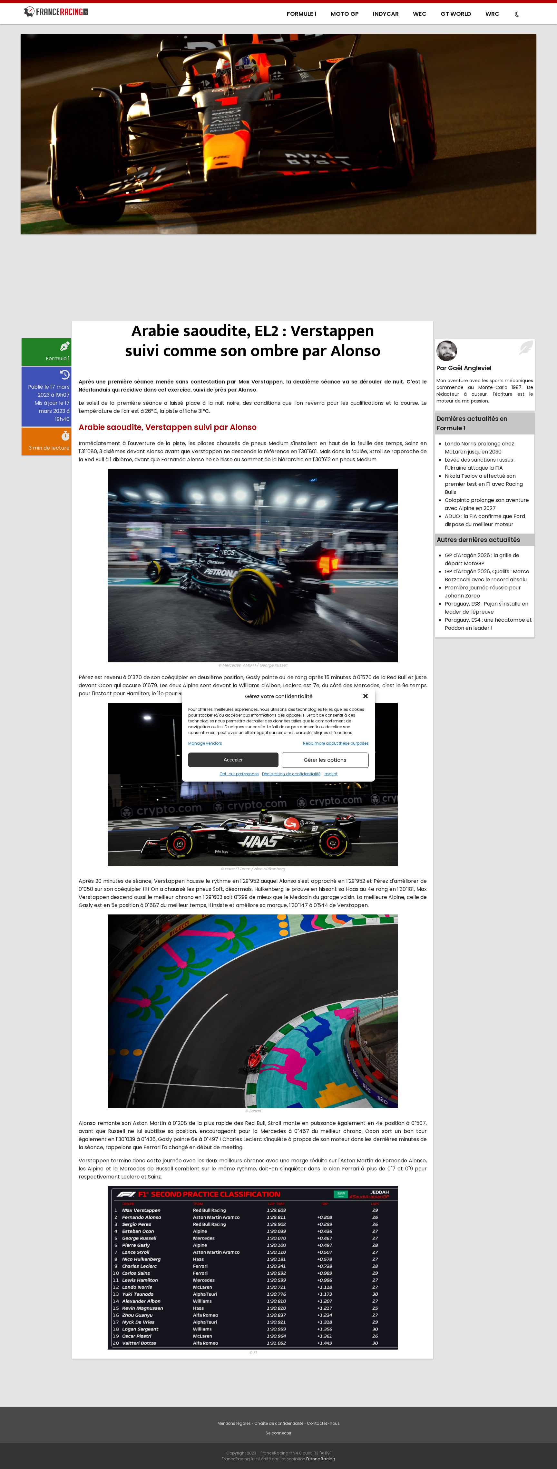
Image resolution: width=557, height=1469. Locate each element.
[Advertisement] (278, 289)
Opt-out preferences (239, 773)
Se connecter (278, 1433)
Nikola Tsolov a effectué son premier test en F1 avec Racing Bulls (484, 484)
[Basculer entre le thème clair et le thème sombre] (517, 14)
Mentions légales (234, 1423)
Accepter (233, 759)
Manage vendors (205, 743)
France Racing (320, 1459)
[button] (365, 696)
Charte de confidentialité (278, 1423)
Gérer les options (325, 760)
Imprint (330, 773)
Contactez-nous (323, 1423)
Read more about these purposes (336, 743)
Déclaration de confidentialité (291, 773)
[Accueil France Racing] (56, 12)
